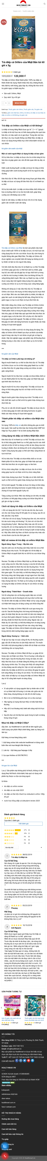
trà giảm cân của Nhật (10, 354)
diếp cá (17, 425)
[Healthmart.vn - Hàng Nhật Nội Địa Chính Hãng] (23, 4)
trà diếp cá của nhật (37, 113)
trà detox (27, 113)
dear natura (6, 1098)
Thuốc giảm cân (28, 11)
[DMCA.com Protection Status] (8, 1082)
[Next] (45, 1012)
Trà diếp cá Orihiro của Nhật (12, 248)
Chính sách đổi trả (9, 1124)
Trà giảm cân (38, 109)
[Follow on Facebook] (17, 1060)
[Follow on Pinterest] (28, 1060)
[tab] (23, 120)
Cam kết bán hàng (9, 1129)
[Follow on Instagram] (21, 1060)
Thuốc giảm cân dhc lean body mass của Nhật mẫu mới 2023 (34, 1019)
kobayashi (5, 1090)
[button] (7, 72)
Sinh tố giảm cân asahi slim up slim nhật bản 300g (11, 1019)
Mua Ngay (19, 103)
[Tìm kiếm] (44, 4)
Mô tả (4, 120)
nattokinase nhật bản (9, 1094)
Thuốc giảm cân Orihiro (16, 109)
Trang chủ (17, 11)
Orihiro (22, 113)
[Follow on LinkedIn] (32, 1060)
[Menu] (3, 3)
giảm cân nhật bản (13, 113)
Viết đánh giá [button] (23, 824)
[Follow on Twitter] (24, 1060)
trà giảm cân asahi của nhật (12, 149)
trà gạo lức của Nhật (9, 765)
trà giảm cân (23, 115)
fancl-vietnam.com (9, 1107)
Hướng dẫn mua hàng (10, 1119)
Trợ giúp (5, 1139)
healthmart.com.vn (8, 1103)
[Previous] (1, 1012)
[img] (16, 855)
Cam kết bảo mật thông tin (12, 1134)
